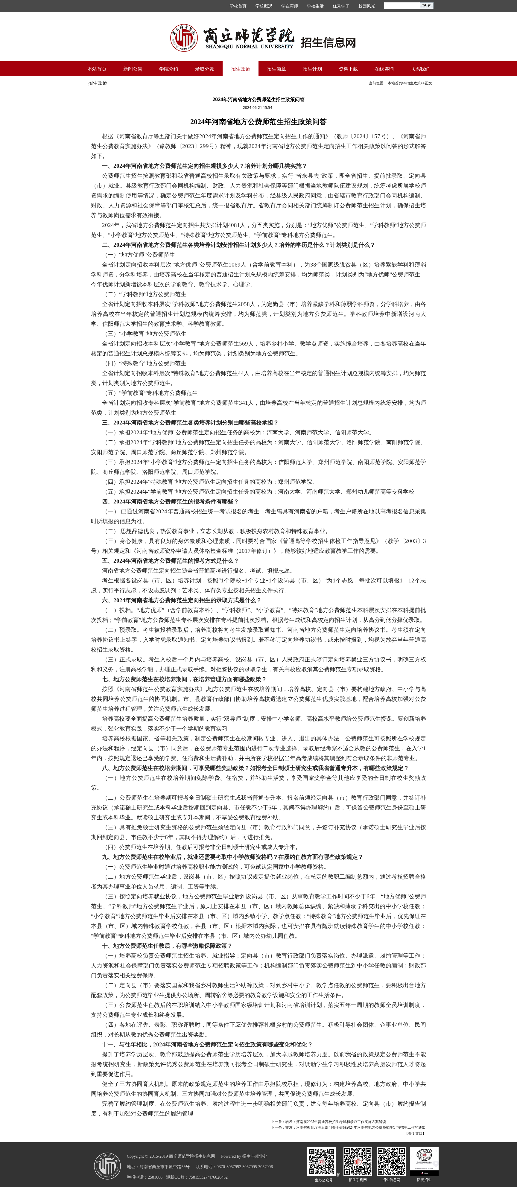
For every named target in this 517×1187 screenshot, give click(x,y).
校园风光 (366, 6)
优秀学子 (341, 6)
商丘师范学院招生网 (263, 38)
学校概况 (264, 6)
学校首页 (238, 6)
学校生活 (315, 6)
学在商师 (289, 6)
